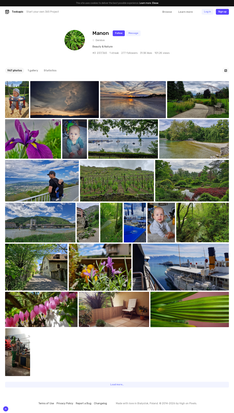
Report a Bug (83, 403)
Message (133, 33)
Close (155, 3)
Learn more (145, 3)
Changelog (100, 403)
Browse (167, 11)
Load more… (117, 384)
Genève (100, 40)
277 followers (129, 52)
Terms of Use (46, 403)
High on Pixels (187, 403)
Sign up (222, 11)
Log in (207, 11)
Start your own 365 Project (42, 11)
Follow (118, 33)
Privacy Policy (65, 403)
